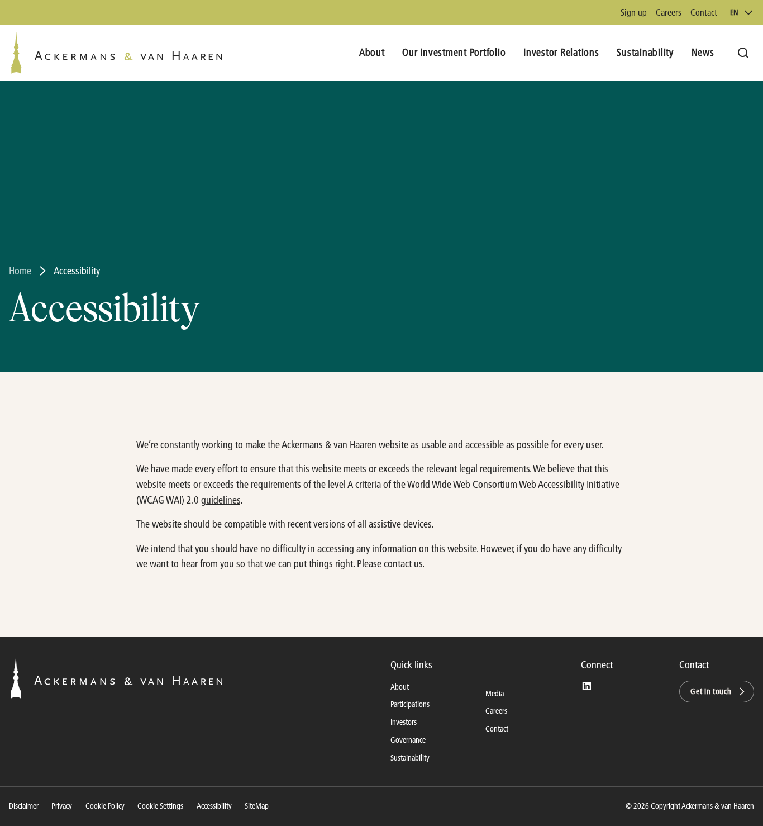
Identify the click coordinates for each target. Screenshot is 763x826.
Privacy (61, 806)
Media (494, 694)
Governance (408, 740)
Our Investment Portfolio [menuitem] (454, 52)
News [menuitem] (703, 52)
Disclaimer (24, 806)
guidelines (220, 499)
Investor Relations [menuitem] (561, 52)
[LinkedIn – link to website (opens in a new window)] (586, 686)
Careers (668, 12)
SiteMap (257, 806)
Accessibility (214, 806)
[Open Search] (743, 53)
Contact (703, 12)
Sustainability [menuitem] (645, 52)
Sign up (634, 12)
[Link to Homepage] (116, 53)
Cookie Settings (160, 806)
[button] (716, 692)
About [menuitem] (372, 52)
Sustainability (410, 758)
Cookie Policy (105, 806)
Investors (403, 722)
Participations (410, 704)
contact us (403, 563)
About (399, 687)
